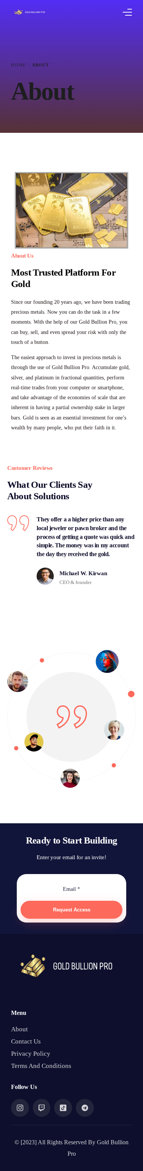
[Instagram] (20, 1107)
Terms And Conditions (41, 1065)
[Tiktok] (63, 1107)
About (19, 1029)
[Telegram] (85, 1107)
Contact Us (26, 1041)
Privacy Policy (30, 1053)
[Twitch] (41, 1107)
